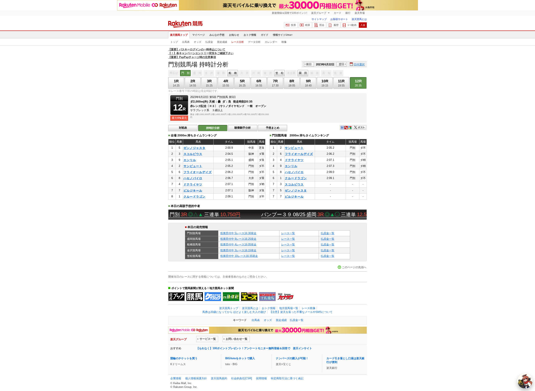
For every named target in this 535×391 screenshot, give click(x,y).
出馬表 (186, 42)
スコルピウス (192, 154)
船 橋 (233, 73)
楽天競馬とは (359, 19)
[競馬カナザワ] (285, 296)
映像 (284, 42)
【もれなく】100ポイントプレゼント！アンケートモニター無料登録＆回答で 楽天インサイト (254, 348)
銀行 (347, 12)
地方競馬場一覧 (288, 308)
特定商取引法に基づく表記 (287, 378)
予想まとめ (272, 127)
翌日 (341, 64)
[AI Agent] (524, 380)
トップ (174, 42)
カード (337, 12)
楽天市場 (360, 12)
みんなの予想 (216, 34)
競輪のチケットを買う (183, 358)
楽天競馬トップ (179, 34)
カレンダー (271, 42)
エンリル (189, 160)
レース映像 (308, 308)
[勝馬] (194, 296)
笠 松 (279, 73)
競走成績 (222, 42)
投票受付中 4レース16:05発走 (238, 244)
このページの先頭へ (354, 267)
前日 (309, 64)
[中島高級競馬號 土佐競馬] (267, 296)
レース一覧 (288, 233)
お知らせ (234, 34)
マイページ (198, 34)
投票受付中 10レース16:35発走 (239, 256)
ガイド (264, 34)
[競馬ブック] (176, 296)
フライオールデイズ (197, 172)
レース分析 (237, 42)
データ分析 (254, 42)
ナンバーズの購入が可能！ (292, 358)
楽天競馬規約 (219, 378)
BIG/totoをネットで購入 (240, 358)
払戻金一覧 (327, 233)
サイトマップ (319, 19)
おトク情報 (250, 34)
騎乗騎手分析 (242, 127)
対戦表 (183, 127)
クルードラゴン (194, 196)
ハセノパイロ (192, 178)
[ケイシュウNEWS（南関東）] (213, 296)
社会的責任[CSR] (241, 378)
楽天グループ (319, 12)
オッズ (197, 42)
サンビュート (192, 166)
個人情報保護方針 (196, 378)
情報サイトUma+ (283, 34)
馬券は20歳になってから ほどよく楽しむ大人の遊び (234, 312)
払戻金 (209, 42)
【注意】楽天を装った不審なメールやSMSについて (300, 312)
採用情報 (261, 378)
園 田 (303, 73)
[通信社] (231, 296)
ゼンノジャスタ (194, 148)
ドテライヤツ (192, 184)
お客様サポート (339, 19)
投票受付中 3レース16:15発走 (238, 250)
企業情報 (175, 378)
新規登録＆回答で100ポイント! (289, 12)
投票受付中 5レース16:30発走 (238, 233)
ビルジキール (192, 190)
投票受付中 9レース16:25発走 (238, 238)
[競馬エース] (249, 296)
